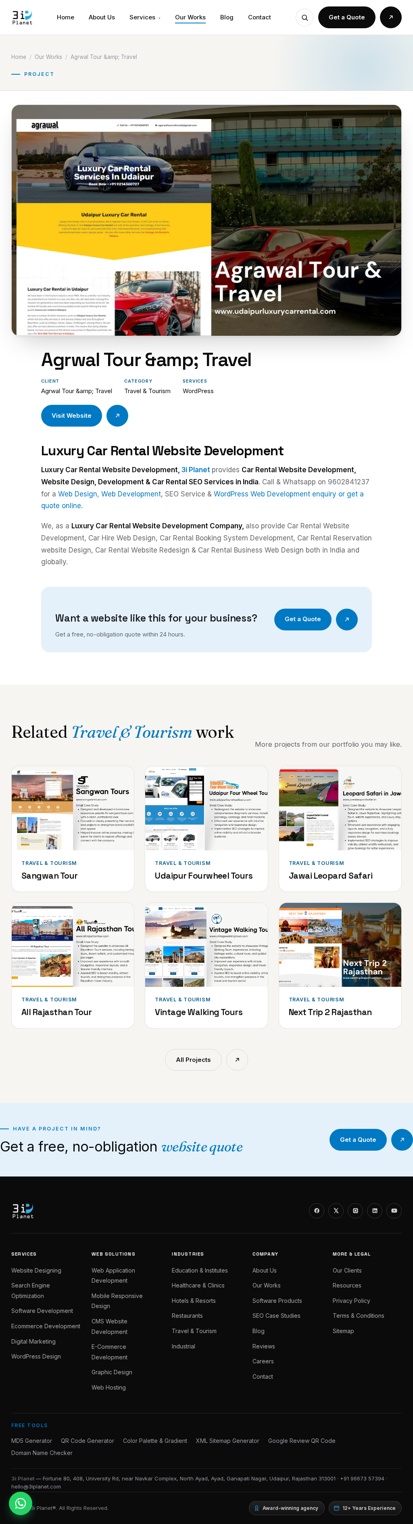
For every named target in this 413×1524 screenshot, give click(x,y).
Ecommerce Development (45, 1326)
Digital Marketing (33, 1341)
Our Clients (347, 1270)
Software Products (277, 1300)
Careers (263, 1361)
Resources (347, 1285)
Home (65, 17)
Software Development (42, 1310)
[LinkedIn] (374, 1210)
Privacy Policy (351, 1300)
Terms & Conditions (358, 1315)
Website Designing (36, 1270)
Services (145, 17)
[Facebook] (316, 1210)
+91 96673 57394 (362, 1478)
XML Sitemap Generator (227, 1440)
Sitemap (343, 1330)
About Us (102, 17)
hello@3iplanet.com (36, 1486)
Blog (227, 17)
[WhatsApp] (20, 1503)
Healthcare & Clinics (198, 1285)
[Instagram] (355, 1210)
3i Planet (195, 470)
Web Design (77, 494)
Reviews (263, 1346)
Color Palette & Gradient (155, 1440)
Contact (259, 17)
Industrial (183, 1346)
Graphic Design (112, 1372)
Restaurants (187, 1315)
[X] (336, 1210)
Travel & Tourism (194, 1330)
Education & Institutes (200, 1270)
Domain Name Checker (42, 1452)
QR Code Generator (87, 1440)
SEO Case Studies (276, 1315)
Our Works (190, 17)
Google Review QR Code (302, 1440)
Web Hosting (109, 1387)
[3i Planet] (21, 17)
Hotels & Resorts (194, 1300)
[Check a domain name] (304, 17)
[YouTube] (394, 1210)
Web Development (131, 494)
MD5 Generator (31, 1440)
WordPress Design (36, 1356)
